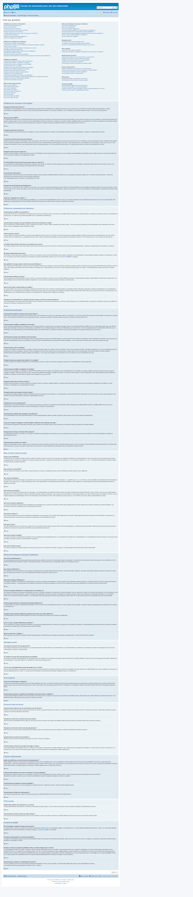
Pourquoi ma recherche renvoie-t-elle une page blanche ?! (76, 60)
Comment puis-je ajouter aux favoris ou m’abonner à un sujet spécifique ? (79, 70)
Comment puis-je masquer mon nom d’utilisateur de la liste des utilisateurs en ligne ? (24, 44)
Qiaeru (68, 881)
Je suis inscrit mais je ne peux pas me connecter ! (16, 30)
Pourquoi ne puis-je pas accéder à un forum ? (15, 70)
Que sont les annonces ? (10, 92)
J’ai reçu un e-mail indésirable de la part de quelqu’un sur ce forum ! (78, 44)
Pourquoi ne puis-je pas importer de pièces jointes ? (16, 72)
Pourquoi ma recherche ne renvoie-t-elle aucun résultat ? (75, 58)
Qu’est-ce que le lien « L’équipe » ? (70, 36)
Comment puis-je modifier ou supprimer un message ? (17, 62)
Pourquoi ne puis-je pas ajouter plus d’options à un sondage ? (19, 67)
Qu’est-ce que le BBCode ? (10, 85)
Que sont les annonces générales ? (12, 91)
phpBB (56, 879)
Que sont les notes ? (9, 94)
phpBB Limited (45, 828)
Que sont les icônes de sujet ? (11, 97)
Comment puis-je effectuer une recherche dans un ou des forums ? (78, 57)
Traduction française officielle (58, 881)
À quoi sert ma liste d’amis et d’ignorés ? (71, 50)
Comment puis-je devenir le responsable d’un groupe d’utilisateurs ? (78, 31)
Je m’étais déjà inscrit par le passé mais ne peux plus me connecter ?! (21, 33)
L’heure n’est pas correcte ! (10, 46)
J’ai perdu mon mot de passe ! (11, 34)
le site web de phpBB (64, 256)
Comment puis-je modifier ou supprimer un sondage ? (17, 68)
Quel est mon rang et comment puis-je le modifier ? (16, 54)
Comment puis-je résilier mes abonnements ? (73, 73)
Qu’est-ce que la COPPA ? (10, 27)
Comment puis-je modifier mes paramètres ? (14, 43)
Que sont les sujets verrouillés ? (11, 95)
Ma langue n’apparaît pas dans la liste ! (13, 49)
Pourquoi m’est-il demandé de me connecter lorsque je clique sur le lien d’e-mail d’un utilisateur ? (27, 55)
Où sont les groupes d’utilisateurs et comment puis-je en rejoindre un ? (79, 30)
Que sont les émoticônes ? (10, 88)
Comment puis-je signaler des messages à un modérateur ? (18, 75)
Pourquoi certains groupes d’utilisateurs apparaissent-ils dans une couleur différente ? (82, 33)
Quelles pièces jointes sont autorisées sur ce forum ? (75, 78)
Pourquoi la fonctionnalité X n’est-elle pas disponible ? (75, 87)
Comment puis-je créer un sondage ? (13, 65)
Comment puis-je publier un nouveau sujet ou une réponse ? (18, 61)
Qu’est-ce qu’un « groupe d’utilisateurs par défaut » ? (74, 34)
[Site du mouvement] (12, 6)
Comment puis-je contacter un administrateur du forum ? (75, 90)
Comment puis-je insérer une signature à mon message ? (18, 64)
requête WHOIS (8, 851)
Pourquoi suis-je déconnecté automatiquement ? (15, 36)
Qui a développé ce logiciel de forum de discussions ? (75, 85)
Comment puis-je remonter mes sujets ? (13, 79)
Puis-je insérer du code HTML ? (11, 86)
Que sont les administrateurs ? (69, 25)
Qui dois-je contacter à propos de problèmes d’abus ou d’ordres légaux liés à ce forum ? (83, 88)
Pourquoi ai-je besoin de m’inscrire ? (12, 25)
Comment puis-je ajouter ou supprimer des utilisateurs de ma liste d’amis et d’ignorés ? (83, 51)
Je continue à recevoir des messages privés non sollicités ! (76, 43)
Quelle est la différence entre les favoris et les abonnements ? (77, 68)
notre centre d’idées (79, 839)
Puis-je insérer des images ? (11, 89)
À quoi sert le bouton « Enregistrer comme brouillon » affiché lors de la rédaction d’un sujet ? (26, 76)
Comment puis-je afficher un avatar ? (13, 52)
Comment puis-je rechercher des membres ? (73, 61)
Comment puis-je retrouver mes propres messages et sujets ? (77, 63)
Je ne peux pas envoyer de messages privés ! (73, 41)
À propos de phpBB (43, 829)
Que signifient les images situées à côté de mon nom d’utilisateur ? (20, 51)
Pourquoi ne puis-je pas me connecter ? (13, 31)
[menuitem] (14, 12)
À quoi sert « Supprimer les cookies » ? (13, 38)
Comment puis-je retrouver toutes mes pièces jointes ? (75, 80)
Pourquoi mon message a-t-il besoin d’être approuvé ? (17, 78)
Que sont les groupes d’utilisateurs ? (71, 28)
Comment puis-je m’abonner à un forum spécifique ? (74, 71)
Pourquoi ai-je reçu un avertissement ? (13, 73)
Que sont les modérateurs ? (68, 27)
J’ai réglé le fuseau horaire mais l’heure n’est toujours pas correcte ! (20, 48)
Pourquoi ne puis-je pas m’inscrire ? (12, 28)
